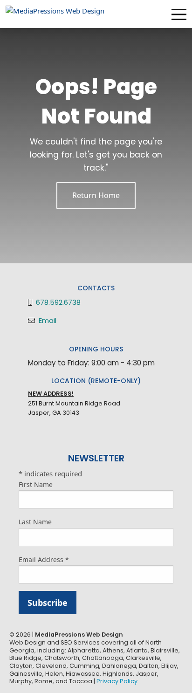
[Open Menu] (178, 14)
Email (47, 320)
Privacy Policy (116, 681)
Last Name (35, 521)
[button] (96, 195)
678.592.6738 (58, 302)
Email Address (44, 559)
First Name (36, 484)
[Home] (55, 13)
